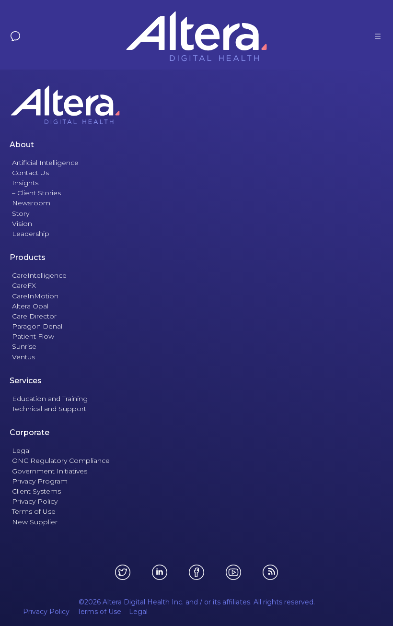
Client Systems (36, 491)
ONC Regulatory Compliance (61, 460)
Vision (22, 223)
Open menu (377, 36)
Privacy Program (40, 481)
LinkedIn (159, 572)
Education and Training (50, 398)
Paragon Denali (38, 326)
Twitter (122, 572)
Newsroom (31, 203)
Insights (25, 182)
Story (20, 213)
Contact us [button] (15, 36)
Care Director (34, 316)
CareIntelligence (39, 275)
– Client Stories (36, 193)
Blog (270, 572)
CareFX (24, 285)
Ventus (23, 357)
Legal (21, 450)
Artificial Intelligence (45, 162)
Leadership (30, 233)
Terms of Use (34, 511)
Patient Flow (33, 336)
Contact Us (30, 172)
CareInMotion (35, 296)
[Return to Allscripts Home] (196, 104)
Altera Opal (30, 306)
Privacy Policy (35, 501)
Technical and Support (49, 408)
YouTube (233, 572)
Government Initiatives (49, 471)
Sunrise (24, 346)
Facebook (196, 572)
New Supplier (35, 522)
